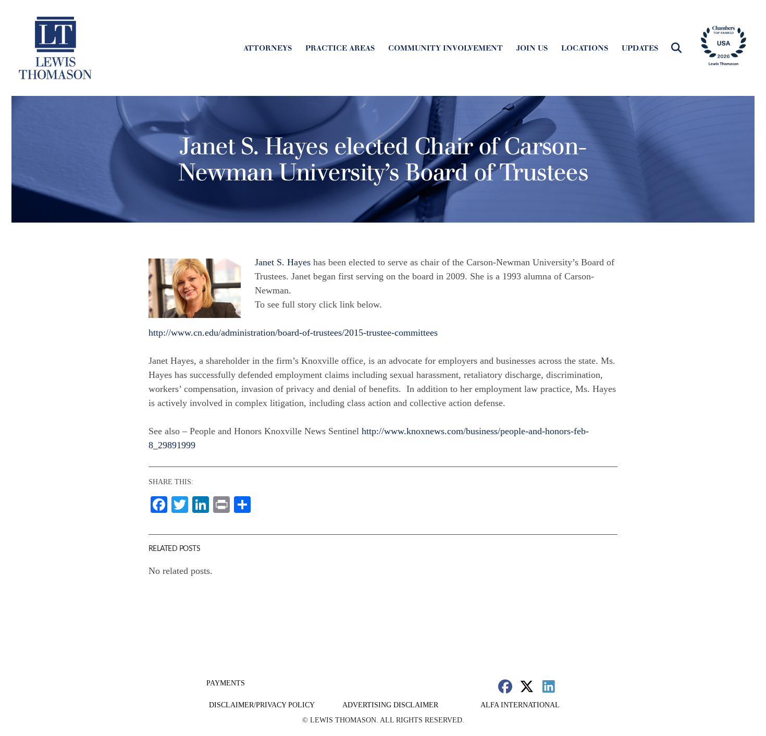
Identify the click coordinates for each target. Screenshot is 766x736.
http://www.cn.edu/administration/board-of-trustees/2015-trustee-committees (293, 332)
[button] (676, 47)
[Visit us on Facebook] (505, 686)
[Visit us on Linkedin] (548, 686)
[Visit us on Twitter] (527, 686)
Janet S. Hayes (283, 262)
